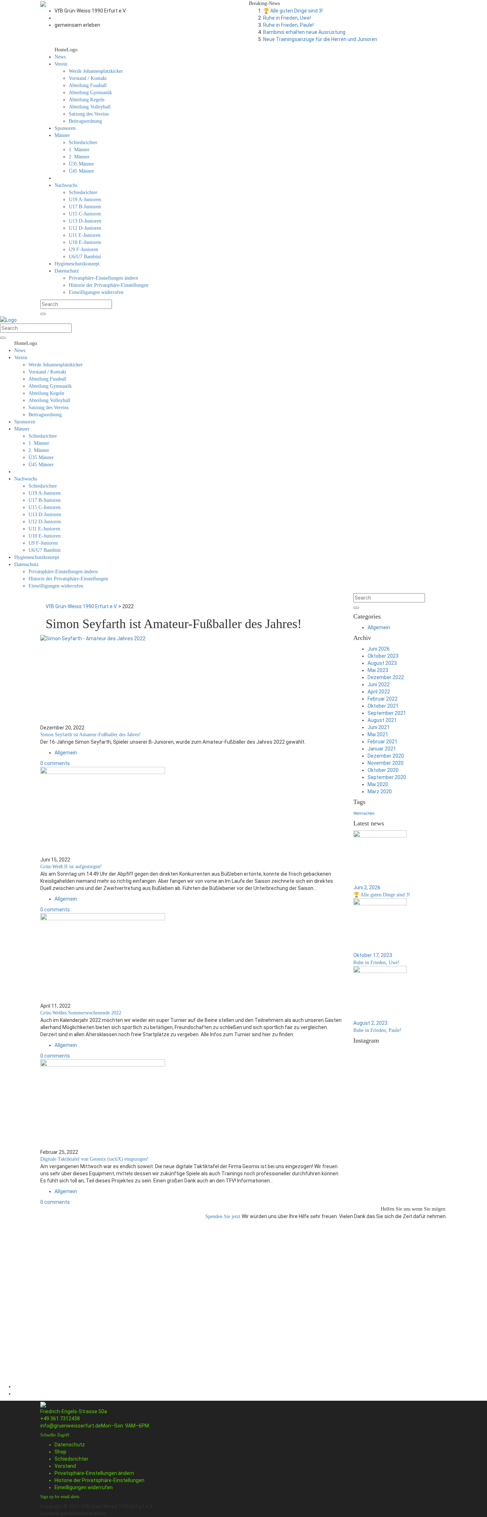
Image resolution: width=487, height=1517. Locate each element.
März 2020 (380, 791)
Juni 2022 (379, 684)
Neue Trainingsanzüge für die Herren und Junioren (320, 39)
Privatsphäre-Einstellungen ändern (94, 1473)
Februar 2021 (383, 741)
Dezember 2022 (386, 677)
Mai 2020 (378, 784)
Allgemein (66, 752)
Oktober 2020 (383, 770)
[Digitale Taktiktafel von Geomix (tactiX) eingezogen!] (191, 1104)
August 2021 (382, 720)
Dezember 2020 (386, 756)
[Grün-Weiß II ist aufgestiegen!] (191, 811)
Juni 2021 (379, 727)
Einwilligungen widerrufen (84, 1487)
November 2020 (386, 763)
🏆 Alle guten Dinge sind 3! (293, 11)
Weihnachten (364, 813)
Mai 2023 (378, 670)
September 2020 (387, 777)
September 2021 (387, 713)
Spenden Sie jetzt (223, 1216)
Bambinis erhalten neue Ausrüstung (304, 32)
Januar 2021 (382, 749)
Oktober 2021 (383, 706)
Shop (60, 1452)
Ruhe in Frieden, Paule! (288, 25)
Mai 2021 (378, 734)
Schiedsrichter (71, 1459)
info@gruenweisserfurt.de (70, 1426)
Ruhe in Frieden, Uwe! (287, 18)
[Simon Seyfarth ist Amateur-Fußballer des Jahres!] (191, 679)
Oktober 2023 (383, 656)
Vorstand (65, 1466)
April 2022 (379, 691)
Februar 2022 (383, 699)
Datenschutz (70, 1444)
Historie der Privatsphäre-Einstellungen (99, 1480)
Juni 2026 (379, 649)
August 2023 (382, 663)
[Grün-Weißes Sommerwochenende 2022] (191, 957)
